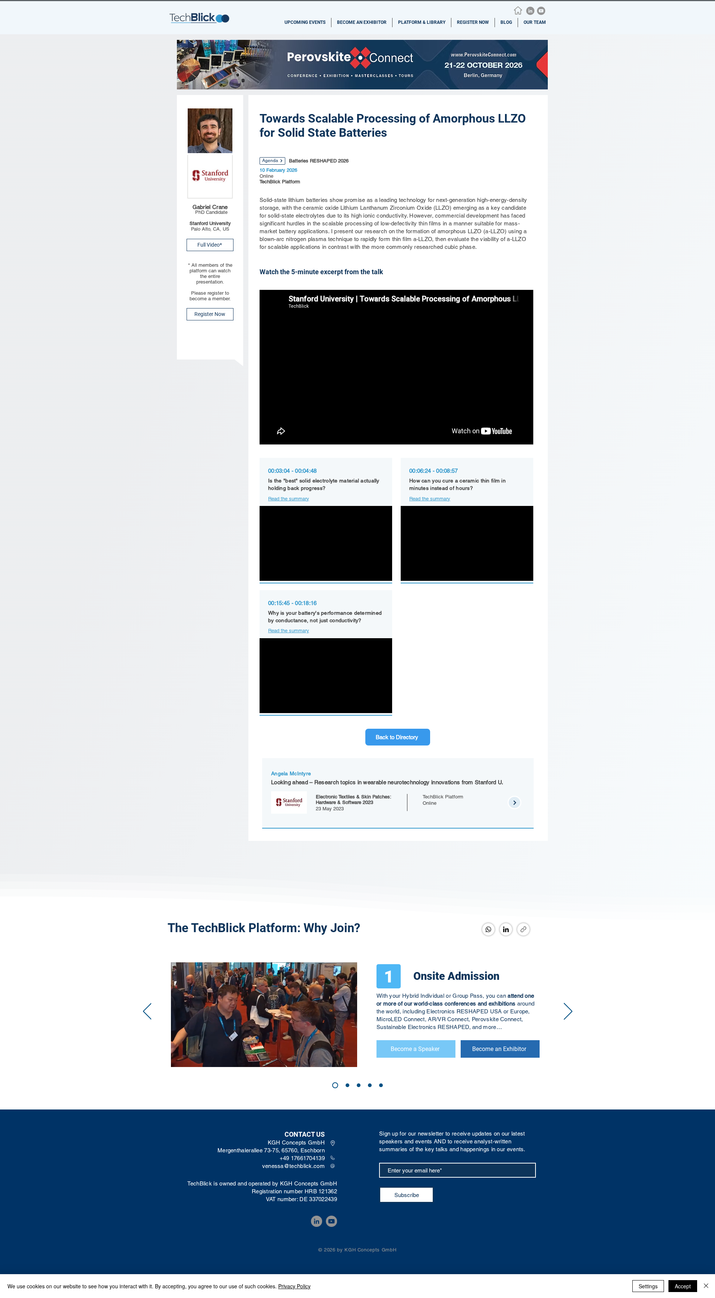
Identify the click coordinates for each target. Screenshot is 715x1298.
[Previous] (147, 1012)
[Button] (326, 516)
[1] (335, 1085)
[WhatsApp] (488, 929)
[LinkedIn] (530, 11)
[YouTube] (541, 11)
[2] (358, 1085)
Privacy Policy (294, 1286)
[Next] (568, 1012)
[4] (370, 1085)
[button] (305, 22)
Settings (648, 1286)
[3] (347, 1085)
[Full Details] (398, 790)
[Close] (706, 1286)
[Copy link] (523, 929)
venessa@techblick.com (293, 1166)
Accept (683, 1286)
